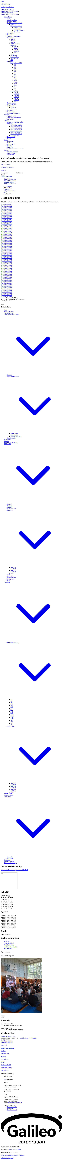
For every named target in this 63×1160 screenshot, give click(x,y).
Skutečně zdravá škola (10, 947)
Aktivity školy (14, 91)
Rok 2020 (16, 97)
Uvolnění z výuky (12, 1107)
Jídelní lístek (10, 141)
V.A (15, 73)
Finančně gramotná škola (7, 1048)
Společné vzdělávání (19, 30)
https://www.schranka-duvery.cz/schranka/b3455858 (14, 870)
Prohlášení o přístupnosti (7, 1158)
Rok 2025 (16, 100)
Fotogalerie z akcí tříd (16, 63)
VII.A (15, 79)
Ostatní (15, 52)
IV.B (15, 71)
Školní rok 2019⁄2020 (16, 132)
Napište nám (10, 154)
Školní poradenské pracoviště (14, 23)
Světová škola (14, 58)
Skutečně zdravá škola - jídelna (15, 148)
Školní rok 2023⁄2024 (16, 128)
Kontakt (9, 138)
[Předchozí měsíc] (1, 896)
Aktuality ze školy (12, 20)
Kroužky (9, 34)
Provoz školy (10, 119)
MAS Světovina (5, 1070)
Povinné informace (12, 111)
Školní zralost (17, 29)
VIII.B (15, 83)
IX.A (15, 85)
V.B (15, 74)
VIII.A (15, 82)
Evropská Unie (4, 1059)
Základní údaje (11, 153)
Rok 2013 (16, 46)
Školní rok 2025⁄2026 (16, 125)
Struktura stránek (13, 1155)
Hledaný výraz (20, 173)
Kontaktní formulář (12, 1110)
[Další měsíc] (9, 896)
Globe (12, 54)
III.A (15, 67)
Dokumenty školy (11, 104)
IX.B (15, 86)
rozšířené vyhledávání (6, 176)
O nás (8, 18)
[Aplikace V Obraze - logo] (8, 1036)
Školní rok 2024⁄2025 (16, 126)
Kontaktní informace (12, 151)
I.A (15, 88)
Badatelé (12, 39)
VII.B (15, 80)
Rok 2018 (16, 51)
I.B (14, 89)
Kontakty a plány (14, 31)
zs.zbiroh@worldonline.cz (7, 7)
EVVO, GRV (10, 37)
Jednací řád (13, 107)
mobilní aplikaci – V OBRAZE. (28, 1038)
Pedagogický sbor (11, 21)
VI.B (15, 77)
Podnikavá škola (14, 57)
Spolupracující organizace (14, 36)
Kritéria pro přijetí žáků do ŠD (15, 122)
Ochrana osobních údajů (13, 113)
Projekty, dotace (11, 103)
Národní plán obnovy (6, 1067)
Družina (6, 120)
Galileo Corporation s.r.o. (14, 1149)
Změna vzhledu (5, 1155)
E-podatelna (10, 110)
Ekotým (12, 42)
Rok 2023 (16, 98)
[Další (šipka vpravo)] (3, 304)
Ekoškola (12, 40)
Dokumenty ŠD (11, 137)
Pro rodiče (6, 114)
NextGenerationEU (6, 1065)
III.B (15, 69)
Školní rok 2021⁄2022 (16, 131)
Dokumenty (13, 108)
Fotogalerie (13, 45)
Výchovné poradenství (16, 26)
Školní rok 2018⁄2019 (16, 134)
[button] (33, 373)
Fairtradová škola (14, 43)
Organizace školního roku (14, 117)
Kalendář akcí (10, 33)
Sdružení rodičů (11, 116)
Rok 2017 (16, 49)
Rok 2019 (16, 95)
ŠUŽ (11, 60)
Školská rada (10, 106)
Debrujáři (3, 1056)
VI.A (15, 76)
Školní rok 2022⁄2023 (16, 129)
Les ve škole (13, 55)
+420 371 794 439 (5, 4)
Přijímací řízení (18, 27)
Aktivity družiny (14, 135)
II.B (15, 66)
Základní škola (8, 17)
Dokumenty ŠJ (11, 144)
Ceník (8, 143)
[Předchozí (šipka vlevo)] (1, 304)
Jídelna (6, 140)
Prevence (12, 24)
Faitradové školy (5, 1053)
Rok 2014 (16, 48)
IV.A (15, 70)
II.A (15, 64)
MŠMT (3, 1062)
